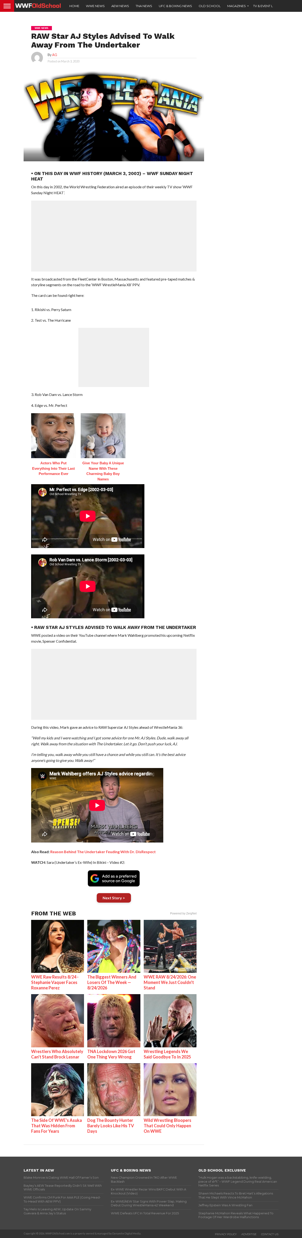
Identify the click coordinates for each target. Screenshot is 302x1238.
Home (74, 6)
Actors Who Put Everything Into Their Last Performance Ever (53, 468)
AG (54, 55)
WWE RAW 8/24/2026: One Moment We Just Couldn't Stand (170, 982)
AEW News (120, 6)
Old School (210, 6)
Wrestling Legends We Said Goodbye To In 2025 (167, 1054)
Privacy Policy (226, 1234)
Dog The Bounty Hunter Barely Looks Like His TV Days (110, 1126)
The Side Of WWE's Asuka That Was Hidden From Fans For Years (56, 1126)
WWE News (95, 6)
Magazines (236, 6)
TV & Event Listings (269, 6)
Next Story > (114, 898)
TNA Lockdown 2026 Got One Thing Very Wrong (111, 1054)
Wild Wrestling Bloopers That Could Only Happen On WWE (167, 1126)
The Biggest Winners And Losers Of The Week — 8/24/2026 (111, 982)
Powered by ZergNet (183, 913)
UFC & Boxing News (175, 6)
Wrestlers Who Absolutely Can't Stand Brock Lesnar (57, 1054)
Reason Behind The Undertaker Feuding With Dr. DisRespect (103, 851)
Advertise (248, 1234)
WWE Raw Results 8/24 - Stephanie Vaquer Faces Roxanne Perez (55, 982)
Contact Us (269, 1234)
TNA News (144, 6)
